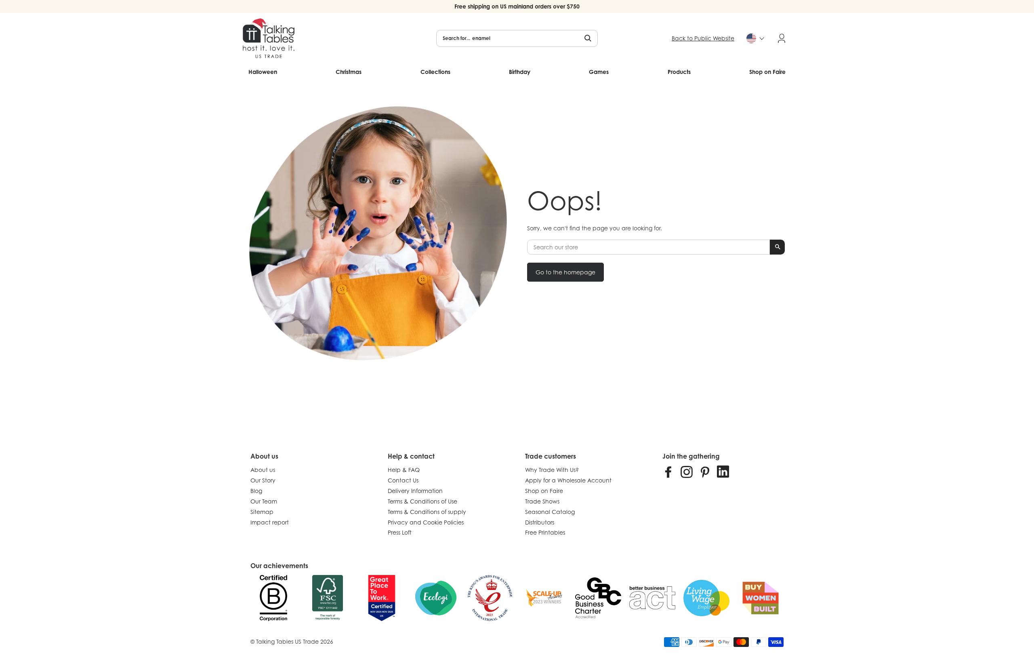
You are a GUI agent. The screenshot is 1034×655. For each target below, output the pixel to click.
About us (262, 469)
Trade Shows (542, 501)
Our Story (262, 480)
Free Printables (545, 532)
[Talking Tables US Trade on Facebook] (668, 471)
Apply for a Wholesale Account (568, 480)
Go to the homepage (565, 272)
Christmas (348, 71)
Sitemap (261, 511)
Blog (256, 490)
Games (599, 71)
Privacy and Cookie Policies (426, 522)
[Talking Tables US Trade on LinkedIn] (723, 471)
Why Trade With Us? (552, 469)
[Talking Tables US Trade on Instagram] (687, 471)
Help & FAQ (404, 469)
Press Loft (400, 532)
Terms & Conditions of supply (427, 511)
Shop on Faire (767, 71)
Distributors (539, 522)
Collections (435, 71)
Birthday (519, 71)
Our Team (263, 501)
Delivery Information (415, 490)
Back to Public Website (703, 38)
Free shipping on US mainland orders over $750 (517, 6)
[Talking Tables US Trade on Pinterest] (705, 471)
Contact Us (403, 480)
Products (679, 71)
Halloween (262, 71)
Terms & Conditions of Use (422, 501)
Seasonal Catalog (550, 511)
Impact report (269, 522)
